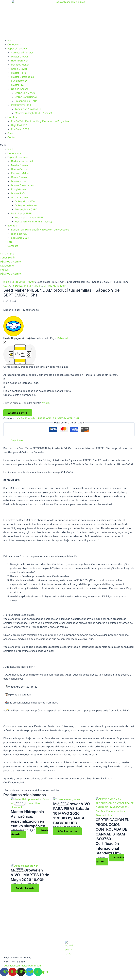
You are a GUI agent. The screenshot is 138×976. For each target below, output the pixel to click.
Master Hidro (18, 72)
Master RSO (18, 84)
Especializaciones (17, 48)
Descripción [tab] (17, 440)
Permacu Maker (20, 64)
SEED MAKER (19, 281)
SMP (31, 281)
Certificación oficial (22, 52)
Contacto (12, 137)
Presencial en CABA (26, 101)
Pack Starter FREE (21, 105)
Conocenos (14, 44)
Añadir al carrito (17, 412)
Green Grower (19, 68)
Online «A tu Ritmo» (26, 96)
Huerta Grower (19, 60)
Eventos (12, 117)
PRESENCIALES (33, 285)
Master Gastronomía (22, 76)
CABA (6, 285)
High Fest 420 (19, 125)
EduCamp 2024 (20, 129)
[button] (69, 145)
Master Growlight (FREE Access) (33, 113)
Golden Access (19, 88)
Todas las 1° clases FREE (29, 109)
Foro (10, 133)
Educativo (17, 285)
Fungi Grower (19, 80)
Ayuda (45, 403)
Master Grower (19, 56)
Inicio (10, 40)
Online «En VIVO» (25, 92)
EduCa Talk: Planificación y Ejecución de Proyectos (40, 121)
